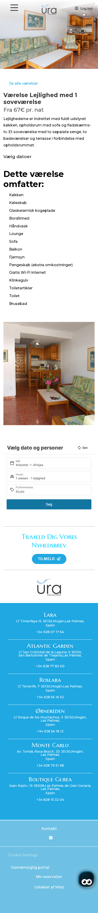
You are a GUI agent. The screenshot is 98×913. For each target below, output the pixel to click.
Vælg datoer (17, 156)
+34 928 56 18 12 (50, 731)
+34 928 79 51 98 (50, 765)
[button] (8, 374)
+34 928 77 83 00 (50, 666)
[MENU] (14, 8)
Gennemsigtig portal (30, 867)
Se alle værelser (23, 83)
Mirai (59, 887)
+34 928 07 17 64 (50, 632)
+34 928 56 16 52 (50, 697)
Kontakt (49, 828)
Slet (85, 448)
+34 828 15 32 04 (50, 800)
